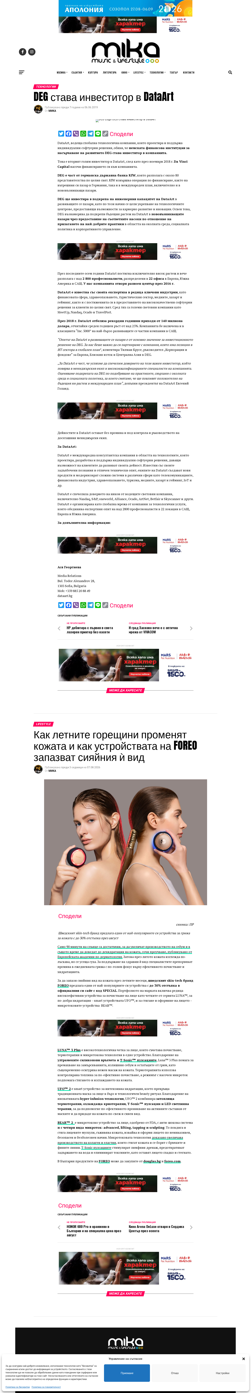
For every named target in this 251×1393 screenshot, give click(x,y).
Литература (109, 72)
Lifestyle (138, 72)
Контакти (188, 72)
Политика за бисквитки (18, 1387)
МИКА (52, 110)
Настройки (222, 1373)
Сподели (121, 134)
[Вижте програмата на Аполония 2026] (125, 15)
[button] (243, 1359)
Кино (124, 72)
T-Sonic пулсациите (96, 1147)
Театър (174, 72)
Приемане (127, 1373)
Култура (93, 72)
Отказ (175, 1373)
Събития (76, 72)
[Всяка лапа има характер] (125, 32)
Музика (61, 72)
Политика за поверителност (46, 1387)
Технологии (157, 72)
